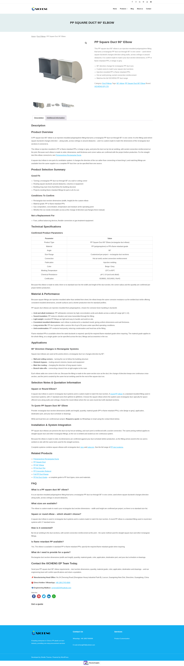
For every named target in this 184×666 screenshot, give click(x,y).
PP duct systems (117, 447)
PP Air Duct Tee (39, 468)
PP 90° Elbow (38, 465)
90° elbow (120, 83)
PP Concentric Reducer (42, 471)
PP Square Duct (39, 462)
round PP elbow (116, 394)
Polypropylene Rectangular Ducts (68, 155)
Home (33, 36)
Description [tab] (39, 118)
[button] (86, 43)
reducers (91, 447)
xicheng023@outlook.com (61, 588)
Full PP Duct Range (41, 474)
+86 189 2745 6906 (63, 582)
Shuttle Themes (46, 657)
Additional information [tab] (56, 118)
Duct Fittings (41, 36)
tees (82, 447)
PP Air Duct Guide (40, 477)
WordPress (64, 657)
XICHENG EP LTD (101, 86)
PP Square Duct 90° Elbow (135, 83)
